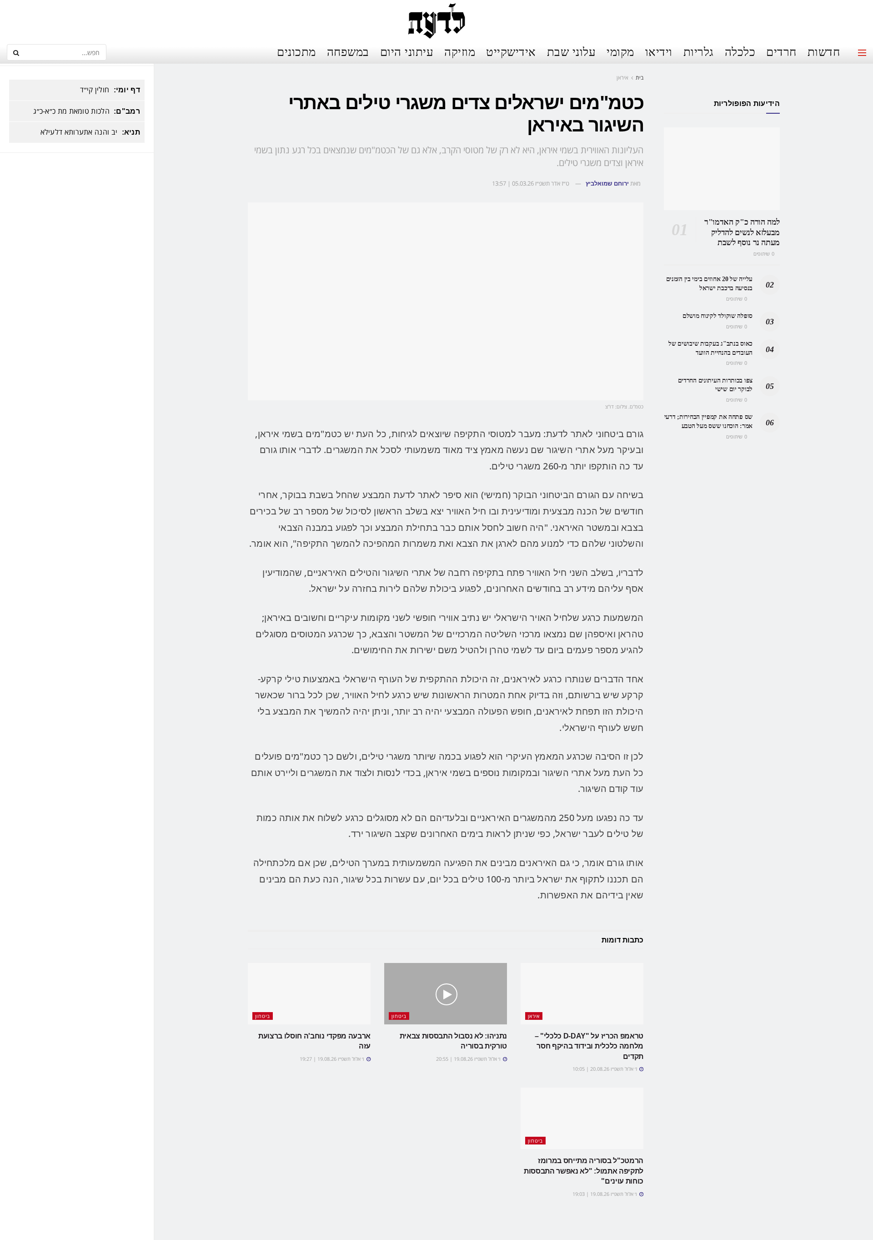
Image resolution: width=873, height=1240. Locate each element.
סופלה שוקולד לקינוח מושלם (717, 316)
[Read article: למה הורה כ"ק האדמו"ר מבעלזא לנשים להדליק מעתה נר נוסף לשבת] (722, 168)
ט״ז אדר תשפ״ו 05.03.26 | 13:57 (530, 183)
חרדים (781, 51)
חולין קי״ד (94, 90)
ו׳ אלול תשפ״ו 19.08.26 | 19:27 (333, 1058)
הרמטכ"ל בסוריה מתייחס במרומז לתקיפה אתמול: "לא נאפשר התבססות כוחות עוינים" (583, 1171)
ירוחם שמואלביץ (607, 183)
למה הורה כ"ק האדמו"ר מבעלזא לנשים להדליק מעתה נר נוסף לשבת (742, 232)
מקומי (620, 51)
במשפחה (348, 51)
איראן (622, 77)
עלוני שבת (571, 51)
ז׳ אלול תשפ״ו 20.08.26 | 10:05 (605, 1068)
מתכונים (296, 51)
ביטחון (398, 1016)
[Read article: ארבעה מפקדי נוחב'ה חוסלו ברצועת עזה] (309, 993)
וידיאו (658, 51)
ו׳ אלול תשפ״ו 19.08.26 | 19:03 (605, 1193)
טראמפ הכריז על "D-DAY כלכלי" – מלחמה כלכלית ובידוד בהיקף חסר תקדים (589, 1046)
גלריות (698, 51)
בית (639, 77)
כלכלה (740, 51)
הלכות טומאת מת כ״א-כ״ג (71, 111)
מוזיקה (459, 51)
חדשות (824, 51)
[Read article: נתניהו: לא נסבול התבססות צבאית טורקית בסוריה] (445, 993)
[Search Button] (16, 52)
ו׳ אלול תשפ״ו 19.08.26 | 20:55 (469, 1058)
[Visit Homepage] (436, 20)
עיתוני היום (407, 51)
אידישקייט (511, 51)
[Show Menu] (862, 53)
